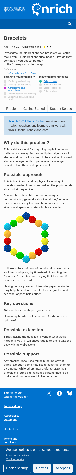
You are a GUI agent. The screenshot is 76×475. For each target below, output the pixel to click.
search (69, 24)
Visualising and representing (22, 93)
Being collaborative (53, 84)
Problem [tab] (12, 108)
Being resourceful (52, 88)
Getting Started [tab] (34, 108)
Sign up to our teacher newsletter (16, 394)
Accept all (63, 468)
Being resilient (50, 91)
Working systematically (19, 84)
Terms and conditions (10, 440)
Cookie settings (17, 468)
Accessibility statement (11, 417)
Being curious (50, 81)
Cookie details (15, 459)
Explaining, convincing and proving (21, 98)
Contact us (11, 429)
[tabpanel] (38, 247)
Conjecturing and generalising (16, 89)
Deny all (42, 468)
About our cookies (17, 455)
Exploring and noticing (19, 81)
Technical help (13, 406)
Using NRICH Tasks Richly (26, 121)
